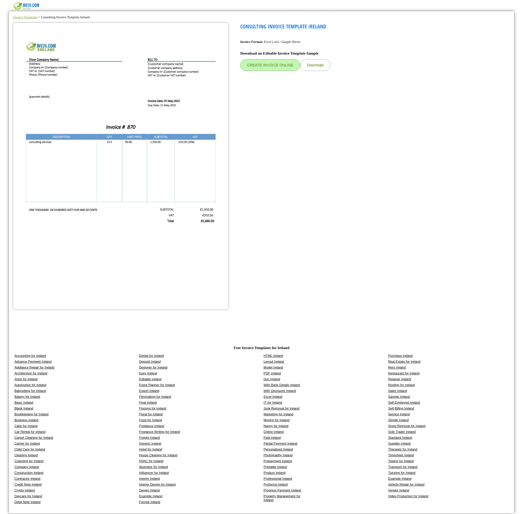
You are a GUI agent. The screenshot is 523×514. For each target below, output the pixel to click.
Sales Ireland (397, 391)
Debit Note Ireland (27, 502)
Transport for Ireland (402, 467)
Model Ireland (273, 367)
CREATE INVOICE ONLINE (270, 65)
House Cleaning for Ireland (158, 455)
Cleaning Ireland (26, 455)
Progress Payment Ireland (282, 490)
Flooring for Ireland (152, 408)
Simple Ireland (398, 420)
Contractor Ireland (27, 478)
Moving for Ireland (276, 420)
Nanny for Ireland (276, 426)
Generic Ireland (150, 443)
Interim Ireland (149, 478)
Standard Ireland (400, 437)
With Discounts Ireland (280, 391)
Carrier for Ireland (27, 443)
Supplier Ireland (399, 443)
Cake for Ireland (25, 426)
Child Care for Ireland (29, 449)
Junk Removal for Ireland (281, 408)
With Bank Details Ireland (282, 385)
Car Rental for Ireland (29, 432)
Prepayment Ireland (278, 461)
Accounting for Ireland (30, 356)
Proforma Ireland (276, 484)
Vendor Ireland (398, 490)
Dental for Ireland (151, 356)
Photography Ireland (278, 455)
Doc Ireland (272, 379)
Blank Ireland (23, 408)
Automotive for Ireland (30, 385)
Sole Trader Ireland (402, 432)
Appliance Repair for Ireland (34, 367)
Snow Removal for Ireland (406, 426)
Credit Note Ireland (28, 484)
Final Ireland (148, 402)
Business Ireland (26, 420)
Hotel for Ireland (150, 449)
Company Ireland (26, 467)
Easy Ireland (148, 373)
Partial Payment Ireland (280, 443)
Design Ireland (149, 490)
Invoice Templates (25, 17)
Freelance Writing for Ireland (159, 432)
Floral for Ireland (151, 414)
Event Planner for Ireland (157, 385)
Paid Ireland (272, 437)
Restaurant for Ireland (403, 373)
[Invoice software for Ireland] (26, 9)
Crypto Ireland (24, 490)
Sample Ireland (399, 396)
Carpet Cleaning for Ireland (33, 437)
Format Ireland (149, 502)
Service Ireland (399, 414)
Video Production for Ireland (408, 496)
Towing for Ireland (401, 461)
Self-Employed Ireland (404, 402)
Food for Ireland (150, 420)
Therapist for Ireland (402, 449)
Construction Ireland (28, 473)
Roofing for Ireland (401, 385)
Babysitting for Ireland (30, 391)
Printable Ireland (275, 467)
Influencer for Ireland (154, 473)
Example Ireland (150, 496)
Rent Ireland (397, 367)
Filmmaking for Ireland (155, 396)
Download (315, 65)
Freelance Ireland (151, 426)
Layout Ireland (274, 361)
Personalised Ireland (278, 449)
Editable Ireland (150, 379)
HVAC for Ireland (151, 461)
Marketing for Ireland (278, 414)
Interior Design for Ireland (157, 484)
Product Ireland (274, 473)
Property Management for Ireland (282, 498)
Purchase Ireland (400, 356)
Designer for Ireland (153, 367)
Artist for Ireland (25, 379)
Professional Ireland (278, 478)
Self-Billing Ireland (401, 408)
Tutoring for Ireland (401, 473)
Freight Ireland (149, 437)
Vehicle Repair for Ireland (406, 484)
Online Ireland (274, 432)
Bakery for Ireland (27, 396)
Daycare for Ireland (28, 496)
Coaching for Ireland (28, 461)
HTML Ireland (273, 356)
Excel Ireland (273, 396)
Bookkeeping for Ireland (31, 414)
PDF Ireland (272, 373)
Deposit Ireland (150, 361)
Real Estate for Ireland (404, 361)
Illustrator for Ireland (153, 467)
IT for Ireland (273, 402)
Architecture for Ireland (30, 373)
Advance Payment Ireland (32, 361)
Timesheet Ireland (401, 455)
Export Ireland (149, 391)
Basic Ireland (23, 402)
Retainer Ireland (399, 379)
